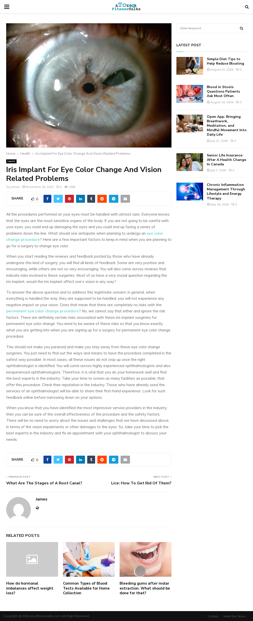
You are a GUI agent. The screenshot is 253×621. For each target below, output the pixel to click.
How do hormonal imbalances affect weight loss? (29, 588)
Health (11, 161)
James (15, 187)
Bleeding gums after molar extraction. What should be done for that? (145, 588)
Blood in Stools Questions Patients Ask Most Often (223, 91)
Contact (213, 616)
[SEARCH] (241, 28)
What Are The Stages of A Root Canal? (44, 483)
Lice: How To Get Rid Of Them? (141, 483)
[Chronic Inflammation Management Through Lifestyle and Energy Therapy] (189, 191)
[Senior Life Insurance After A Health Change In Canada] (189, 162)
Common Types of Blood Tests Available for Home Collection (86, 588)
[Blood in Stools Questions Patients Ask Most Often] (189, 94)
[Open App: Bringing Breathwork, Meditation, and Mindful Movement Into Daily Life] (189, 123)
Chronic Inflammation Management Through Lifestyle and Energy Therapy (226, 191)
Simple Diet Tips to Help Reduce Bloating (225, 61)
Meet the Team (234, 616)
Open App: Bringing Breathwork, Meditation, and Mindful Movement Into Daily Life (227, 125)
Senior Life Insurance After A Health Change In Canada (226, 160)
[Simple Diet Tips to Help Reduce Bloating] (189, 66)
